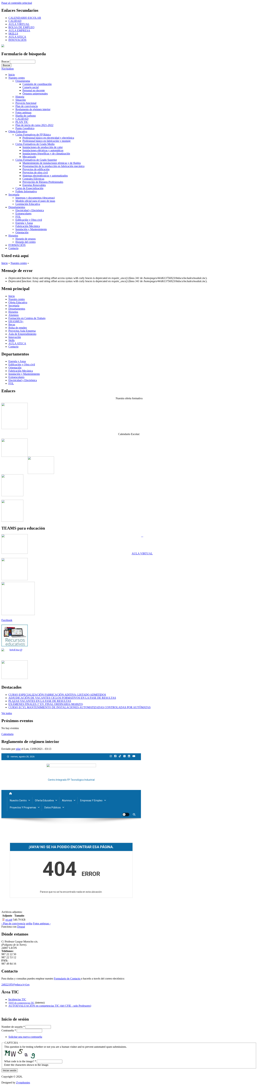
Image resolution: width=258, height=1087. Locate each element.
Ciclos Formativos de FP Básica (33, 134)
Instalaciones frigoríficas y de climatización (46, 153)
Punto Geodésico (24, 128)
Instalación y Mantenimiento (31, 229)
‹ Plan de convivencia (13, 923)
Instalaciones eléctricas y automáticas (42, 150)
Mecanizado (29, 156)
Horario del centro (25, 241)
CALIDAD (14, 20)
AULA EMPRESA (19, 30)
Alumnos (13, 315)
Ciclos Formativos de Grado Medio (35, 144)
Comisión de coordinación (37, 84)
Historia (19, 96)
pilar (18, 748)
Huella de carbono (25, 115)
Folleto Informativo (26, 191)
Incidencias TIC (17, 999)
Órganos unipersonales (35, 93)
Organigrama (22, 80)
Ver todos (6, 713)
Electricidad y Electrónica (29, 210)
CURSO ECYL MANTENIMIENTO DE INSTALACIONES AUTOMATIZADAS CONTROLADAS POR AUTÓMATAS (79, 707)
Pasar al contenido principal (16, 2)
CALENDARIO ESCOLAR (24, 17)
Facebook (6, 620)
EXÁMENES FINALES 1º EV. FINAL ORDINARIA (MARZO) (45, 704)
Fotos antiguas (23, 112)
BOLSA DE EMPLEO (21, 27)
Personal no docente (33, 90)
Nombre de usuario (13, 1026)
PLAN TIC (21, 121)
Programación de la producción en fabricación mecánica (53, 166)
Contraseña (8, 1030)
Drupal (21, 926)
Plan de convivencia (26, 106)
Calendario (7, 734)
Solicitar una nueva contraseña (25, 1036)
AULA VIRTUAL (18, 24)
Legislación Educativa (27, 204)
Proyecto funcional (25, 103)
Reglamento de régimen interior (32, 109)
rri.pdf (8, 919)
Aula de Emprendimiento (22, 333)
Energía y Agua (24, 222)
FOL (18, 216)
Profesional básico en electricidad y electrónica (48, 137)
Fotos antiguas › (42, 923)
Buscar (5, 61)
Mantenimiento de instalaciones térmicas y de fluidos (51, 162)
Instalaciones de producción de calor (42, 147)
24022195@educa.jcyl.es (15, 984)
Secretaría (13, 194)
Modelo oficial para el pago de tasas (35, 200)
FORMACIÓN (17, 245)
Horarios (13, 235)
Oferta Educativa (17, 131)
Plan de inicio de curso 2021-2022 (34, 125)
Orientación (21, 232)
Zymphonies (23, 1082)
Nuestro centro (16, 77)
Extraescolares (23, 213)
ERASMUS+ (16, 321)
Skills (11, 340)
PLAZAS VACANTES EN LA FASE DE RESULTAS (39, 700)
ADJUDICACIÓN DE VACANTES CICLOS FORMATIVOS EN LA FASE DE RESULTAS (62, 697)
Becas (11, 324)
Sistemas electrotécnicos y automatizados (45, 175)
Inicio (11, 74)
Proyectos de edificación (35, 169)
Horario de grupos (25, 238)
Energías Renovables (34, 185)
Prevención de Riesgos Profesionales (42, 181)
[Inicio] (2, 46)
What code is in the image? (20, 1061)
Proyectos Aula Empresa (22, 330)
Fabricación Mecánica (27, 226)
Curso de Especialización (29, 188)
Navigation (7, 68)
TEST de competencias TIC (21, 1002)
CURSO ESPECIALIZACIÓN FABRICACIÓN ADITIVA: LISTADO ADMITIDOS (57, 694)
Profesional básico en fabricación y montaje (46, 140)
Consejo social (30, 87)
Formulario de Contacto (67, 978)
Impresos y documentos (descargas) (35, 197)
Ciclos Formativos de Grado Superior (36, 159)
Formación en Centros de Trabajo (26, 318)
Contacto (13, 248)
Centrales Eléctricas (33, 178)
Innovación (14, 337)
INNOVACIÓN (17, 39)
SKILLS (13, 33)
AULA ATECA (17, 36)
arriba (29, 923)
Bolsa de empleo (17, 327)
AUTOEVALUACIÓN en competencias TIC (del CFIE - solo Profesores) (49, 1005)
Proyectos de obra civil (35, 172)
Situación (20, 99)
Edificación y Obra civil (28, 219)
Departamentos (16, 207)
